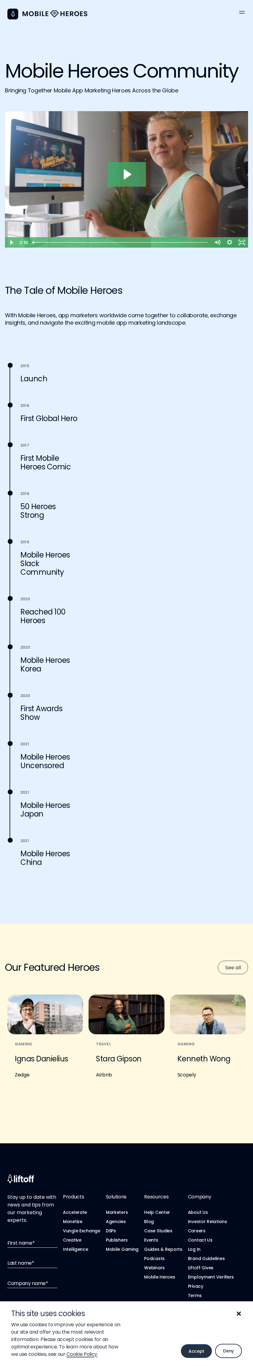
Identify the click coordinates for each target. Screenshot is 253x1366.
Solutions (116, 1196)
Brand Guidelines (206, 1258)
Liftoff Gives (201, 1268)
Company (199, 1196)
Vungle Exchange (81, 1231)
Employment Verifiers (211, 1277)
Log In (194, 1249)
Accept (196, 1351)
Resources (156, 1196)
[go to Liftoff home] (55, 14)
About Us (198, 1212)
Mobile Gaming (122, 1249)
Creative (72, 1240)
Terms (195, 1295)
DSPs (111, 1231)
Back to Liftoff (12, 14)
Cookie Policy (81, 1354)
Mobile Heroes (159, 1277)
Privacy (195, 1286)
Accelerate (75, 1212)
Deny (228, 1351)
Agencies (116, 1221)
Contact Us (200, 1240)
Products (73, 1196)
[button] (239, 1314)
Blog (149, 1221)
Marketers (117, 1212)
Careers (196, 1231)
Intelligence (75, 1249)
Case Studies (158, 1231)
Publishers (117, 1240)
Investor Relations (207, 1221)
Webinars (154, 1268)
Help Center (157, 1212)
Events (151, 1240)
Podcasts (154, 1258)
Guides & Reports (163, 1249)
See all (233, 967)
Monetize (72, 1221)
